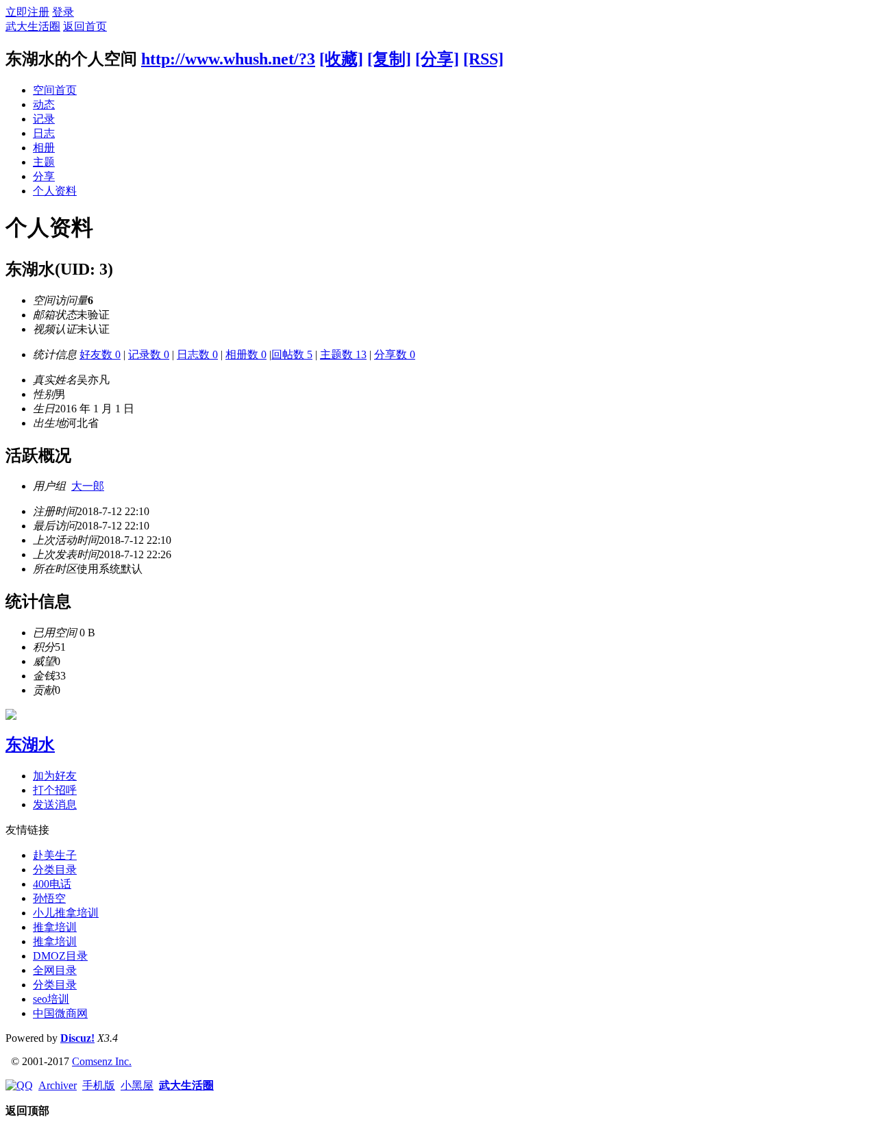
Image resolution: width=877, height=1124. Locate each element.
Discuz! (77, 1038)
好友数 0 (100, 354)
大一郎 (87, 486)
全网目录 (55, 970)
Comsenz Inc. (102, 1061)
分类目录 (55, 869)
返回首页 (85, 26)
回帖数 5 (291, 354)
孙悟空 (49, 898)
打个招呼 (55, 790)
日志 (44, 133)
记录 (44, 119)
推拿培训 (55, 927)
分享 (44, 176)
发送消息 (55, 804)
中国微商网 (60, 1013)
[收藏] (341, 59)
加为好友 (55, 776)
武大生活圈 (32, 26)
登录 (63, 12)
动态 (44, 104)
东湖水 (30, 744)
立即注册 (27, 12)
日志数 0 (197, 354)
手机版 (98, 1085)
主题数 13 (343, 354)
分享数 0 (394, 354)
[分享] (437, 59)
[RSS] (483, 59)
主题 (44, 162)
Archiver (57, 1085)
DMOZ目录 (60, 956)
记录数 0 (148, 354)
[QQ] (19, 1085)
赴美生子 (55, 855)
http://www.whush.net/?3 (228, 59)
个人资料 (55, 191)
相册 (44, 147)
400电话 (52, 884)
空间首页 (55, 90)
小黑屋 (137, 1085)
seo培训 (51, 999)
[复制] (389, 59)
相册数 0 (246, 354)
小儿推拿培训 (66, 913)
